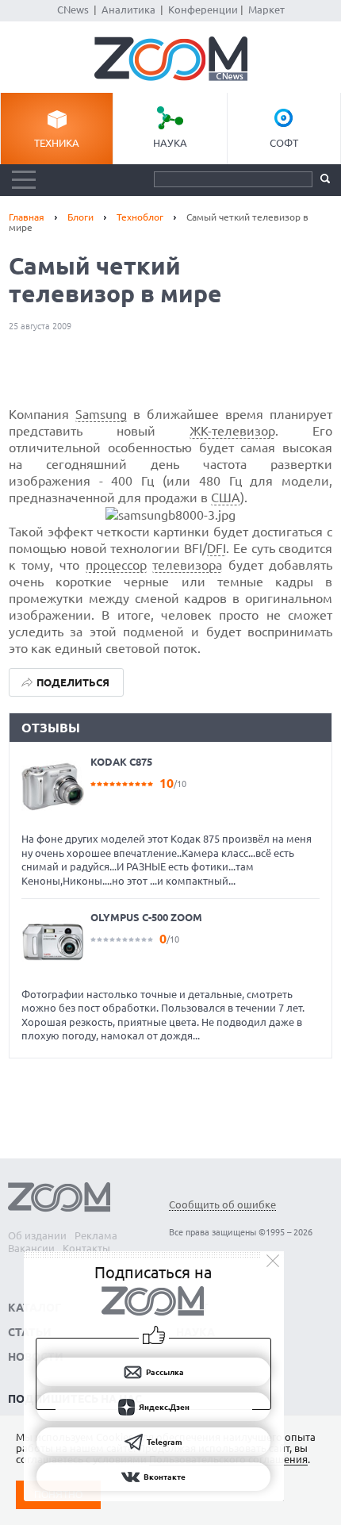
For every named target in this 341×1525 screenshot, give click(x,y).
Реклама (96, 1235)
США (225, 497)
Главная (26, 217)
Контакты (86, 1248)
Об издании (37, 1235)
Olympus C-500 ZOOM (146, 917)
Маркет (266, 9)
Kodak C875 (121, 761)
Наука (170, 142)
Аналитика (128, 9)
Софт (284, 142)
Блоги (80, 217)
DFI (216, 548)
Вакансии (31, 1248)
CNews (73, 9)
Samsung (101, 414)
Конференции (203, 9)
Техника (56, 142)
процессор (116, 565)
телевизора (187, 565)
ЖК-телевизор (232, 431)
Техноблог (140, 217)
